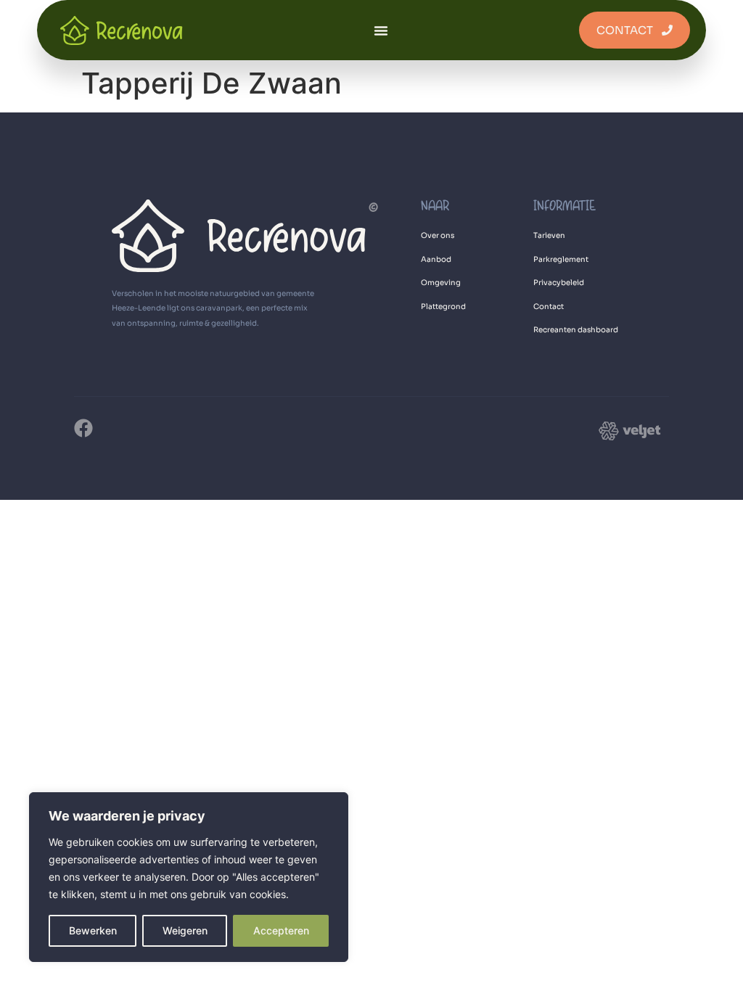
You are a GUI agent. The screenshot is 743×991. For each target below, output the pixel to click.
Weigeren (185, 930)
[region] (188, 877)
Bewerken (93, 930)
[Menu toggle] (381, 30)
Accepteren (281, 930)
